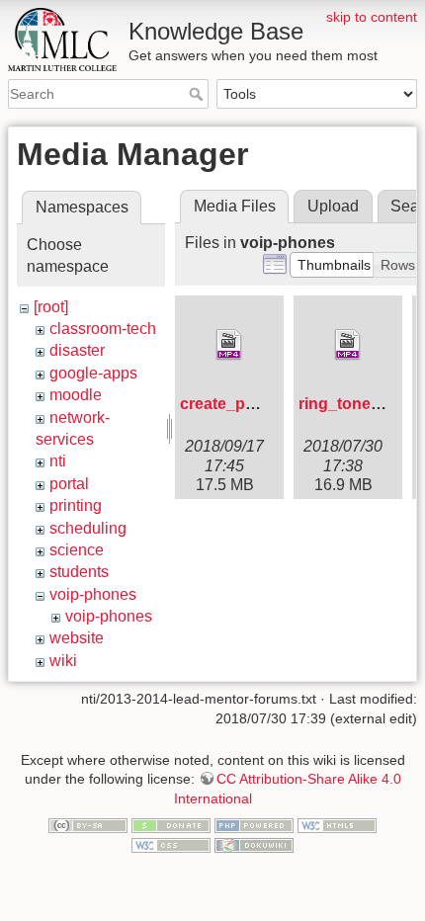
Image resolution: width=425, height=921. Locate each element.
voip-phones (92, 594)
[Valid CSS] (171, 844)
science (76, 550)
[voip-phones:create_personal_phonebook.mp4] (229, 344)
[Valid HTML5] (337, 825)
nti (57, 461)
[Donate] (171, 825)
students (79, 571)
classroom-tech (102, 328)
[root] (51, 306)
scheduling (88, 528)
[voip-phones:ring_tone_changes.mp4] (347, 344)
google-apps (93, 373)
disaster (77, 350)
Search (198, 94)
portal (69, 483)
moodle (75, 394)
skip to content (371, 17)
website (76, 637)
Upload (333, 206)
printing (75, 505)
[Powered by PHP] (254, 825)
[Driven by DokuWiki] (254, 844)
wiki (63, 660)
